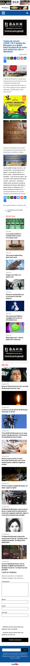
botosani (13, 205)
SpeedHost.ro (24, 656)
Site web (4, 612)
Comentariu (6, 581)
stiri (25, 205)
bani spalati (6, 205)
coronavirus (19, 205)
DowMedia (17, 658)
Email (4, 606)
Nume (4, 599)
